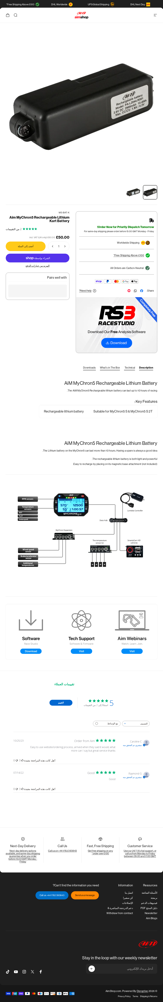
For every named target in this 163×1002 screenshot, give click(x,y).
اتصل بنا (129, 892)
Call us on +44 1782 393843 (62, 850)
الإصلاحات (127, 902)
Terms (135, 996)
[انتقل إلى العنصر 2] (133, 192)
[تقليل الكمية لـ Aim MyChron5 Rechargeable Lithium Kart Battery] (65, 246)
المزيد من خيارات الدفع (38, 265)
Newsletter (151, 913)
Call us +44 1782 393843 (52, 895)
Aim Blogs (151, 918)
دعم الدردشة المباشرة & (120, 908)
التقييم (61, 702)
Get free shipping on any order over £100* (100, 852)
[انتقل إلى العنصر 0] (150, 192)
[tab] (146, 368)
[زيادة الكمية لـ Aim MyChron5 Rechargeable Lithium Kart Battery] (52, 246)
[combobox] (136, 723)
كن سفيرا (128, 897)
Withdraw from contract (119, 913)
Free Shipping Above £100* (20, 4)
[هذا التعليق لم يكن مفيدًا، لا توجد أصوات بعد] (17, 760)
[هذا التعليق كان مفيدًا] (22, 760)
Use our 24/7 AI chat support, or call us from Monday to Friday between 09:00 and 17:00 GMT (140, 853)
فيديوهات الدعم (149, 902)
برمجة (154, 897)
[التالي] (13, 112)
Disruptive (142, 991)
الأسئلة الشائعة (149, 892)
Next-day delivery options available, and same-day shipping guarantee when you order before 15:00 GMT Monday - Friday (23, 856)
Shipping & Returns (148, 996)
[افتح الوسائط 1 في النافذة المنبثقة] (81, 107)
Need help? (85, 290)
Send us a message (85, 895)
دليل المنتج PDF (149, 908)
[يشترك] (92, 969)
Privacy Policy (124, 996)
